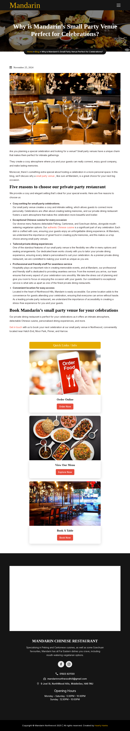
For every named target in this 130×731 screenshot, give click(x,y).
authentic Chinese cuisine (61, 227)
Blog (37, 51)
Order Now (65, 406)
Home (30, 51)
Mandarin (25, 5)
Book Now (65, 537)
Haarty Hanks (101, 725)
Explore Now (65, 472)
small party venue (45, 176)
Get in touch (16, 327)
